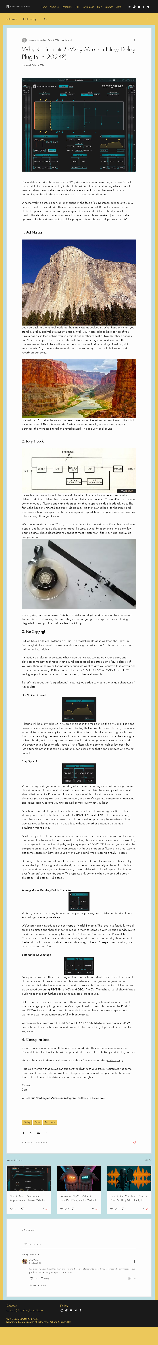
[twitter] (148, 6)
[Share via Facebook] (23, 1132)
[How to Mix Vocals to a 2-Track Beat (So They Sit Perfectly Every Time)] (129, 1178)
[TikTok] (134, 6)
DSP (45, 19)
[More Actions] (134, 1261)
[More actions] (134, 40)
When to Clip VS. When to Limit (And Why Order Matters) (78, 1198)
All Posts (11, 19)
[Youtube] (139, 6)
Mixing (27, 1122)
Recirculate (50, 1122)
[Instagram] (61, 1310)
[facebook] (143, 6)
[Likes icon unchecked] (31, 1278)
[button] (147, 19)
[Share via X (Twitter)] (30, 1132)
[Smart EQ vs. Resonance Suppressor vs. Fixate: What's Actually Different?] (29, 1178)
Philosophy (29, 19)
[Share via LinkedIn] (38, 1132)
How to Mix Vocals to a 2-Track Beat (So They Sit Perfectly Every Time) (128, 1198)
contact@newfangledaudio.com (25, 1310)
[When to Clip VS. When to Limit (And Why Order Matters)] (79, 1178)
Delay (37, 1122)
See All (148, 1159)
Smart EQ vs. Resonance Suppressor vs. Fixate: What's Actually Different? (27, 1198)
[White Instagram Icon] (129, 6)
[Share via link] (46, 1132)
